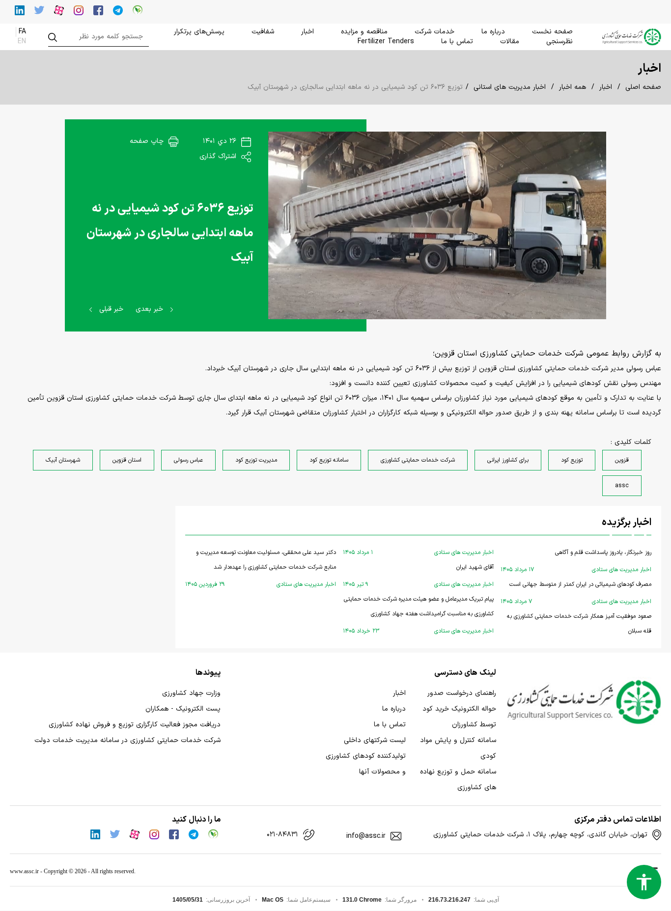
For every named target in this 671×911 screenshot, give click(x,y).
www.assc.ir (24, 871)
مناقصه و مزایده (364, 32)
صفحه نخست (552, 32)
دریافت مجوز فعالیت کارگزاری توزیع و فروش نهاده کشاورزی (135, 724)
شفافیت (263, 32)
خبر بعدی (151, 309)
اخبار (307, 32)
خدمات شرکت (434, 32)
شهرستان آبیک (63, 460)
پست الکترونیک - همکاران (183, 709)
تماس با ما (457, 41)
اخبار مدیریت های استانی (510, 87)
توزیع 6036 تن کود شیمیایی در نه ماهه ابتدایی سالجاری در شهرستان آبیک (169, 233)
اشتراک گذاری (219, 156)
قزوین (622, 460)
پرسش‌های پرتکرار (199, 32)
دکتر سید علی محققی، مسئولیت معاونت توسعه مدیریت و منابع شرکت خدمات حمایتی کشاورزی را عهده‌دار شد (260, 568)
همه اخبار (572, 87)
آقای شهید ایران (418, 576)
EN (22, 41)
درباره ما (493, 32)
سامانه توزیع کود (328, 460)
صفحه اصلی (643, 87)
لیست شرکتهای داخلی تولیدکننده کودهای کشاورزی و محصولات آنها (366, 756)
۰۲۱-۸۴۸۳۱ (282, 835)
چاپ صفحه (148, 141)
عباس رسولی (188, 460)
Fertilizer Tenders (386, 41)
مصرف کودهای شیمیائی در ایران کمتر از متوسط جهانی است (576, 593)
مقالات (509, 41)
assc (622, 485)
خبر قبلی (110, 309)
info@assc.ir (366, 836)
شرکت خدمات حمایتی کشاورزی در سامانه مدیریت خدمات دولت (127, 740)
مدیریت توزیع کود (256, 460)
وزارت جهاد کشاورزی (191, 693)
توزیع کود (572, 460)
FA (22, 32)
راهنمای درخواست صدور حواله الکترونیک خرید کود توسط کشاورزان (459, 709)
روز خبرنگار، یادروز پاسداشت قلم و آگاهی (576, 561)
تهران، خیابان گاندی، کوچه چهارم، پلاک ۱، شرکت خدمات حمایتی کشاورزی (540, 835)
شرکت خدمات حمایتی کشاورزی (418, 460)
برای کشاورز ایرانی (508, 460)
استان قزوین (126, 460)
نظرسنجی (559, 41)
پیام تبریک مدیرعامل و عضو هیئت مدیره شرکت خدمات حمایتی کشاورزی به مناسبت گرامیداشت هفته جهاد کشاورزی (418, 615)
